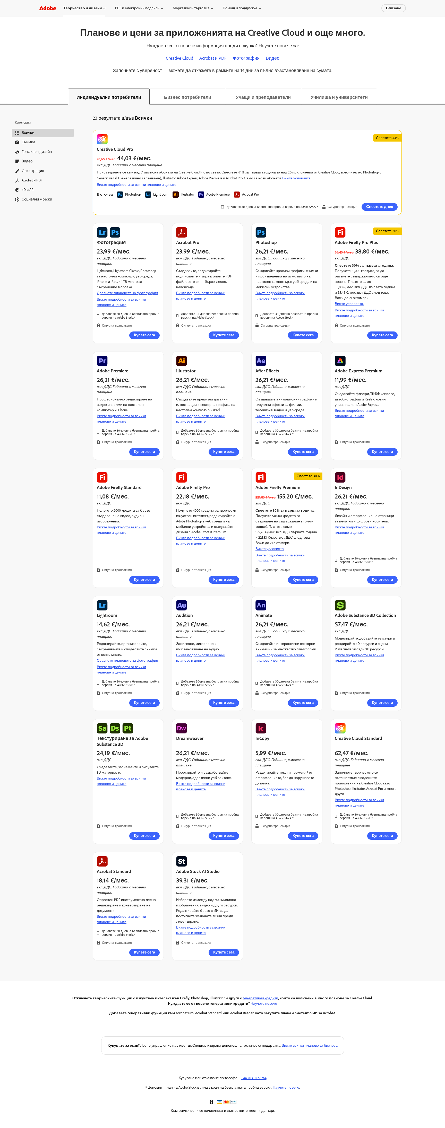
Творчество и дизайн (82, 8)
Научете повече (264, 1003)
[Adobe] (47, 8)
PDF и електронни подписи (137, 8)
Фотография (246, 58)
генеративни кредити (260, 998)
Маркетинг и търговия (191, 8)
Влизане (393, 8)
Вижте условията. (349, 304)
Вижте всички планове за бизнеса (310, 1045)
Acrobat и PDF (213, 58)
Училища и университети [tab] (339, 97)
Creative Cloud (179, 58)
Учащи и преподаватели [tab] (263, 97)
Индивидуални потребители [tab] (108, 97)
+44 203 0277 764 (254, 1078)
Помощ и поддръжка (240, 8)
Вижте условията (296, 178)
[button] (212, 1101)
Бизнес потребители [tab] (187, 97)
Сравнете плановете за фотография (127, 293)
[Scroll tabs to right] (441, 96)
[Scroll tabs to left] (4, 96)
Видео (272, 58)
